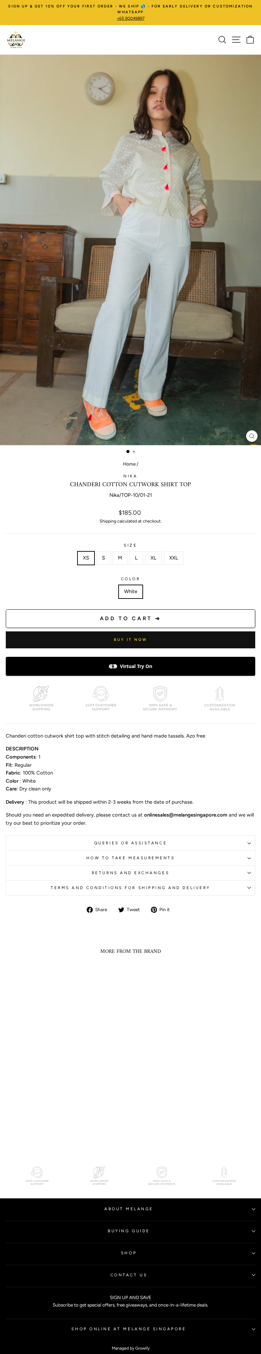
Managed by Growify (131, 1348)
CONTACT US (128, 1275)
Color (130, 578)
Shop (129, 1253)
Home (129, 464)
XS (86, 558)
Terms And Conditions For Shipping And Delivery (130, 887)
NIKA (130, 476)
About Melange (128, 1208)
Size (130, 545)
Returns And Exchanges (130, 872)
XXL (173, 558)
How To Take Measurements (130, 858)
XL (153, 558)
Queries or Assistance (130, 843)
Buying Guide (129, 1231)
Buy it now (130, 639)
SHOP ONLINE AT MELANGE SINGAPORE (128, 1329)
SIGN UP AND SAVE (130, 1297)
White (130, 591)
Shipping (108, 521)
